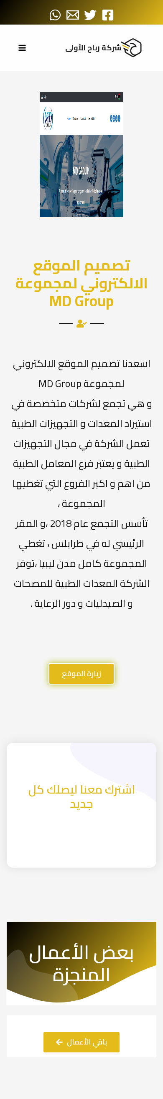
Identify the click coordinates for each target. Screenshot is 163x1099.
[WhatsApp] (55, 15)
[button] (81, 674)
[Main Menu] (22, 48)
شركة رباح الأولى (93, 48)
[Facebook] (108, 15)
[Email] (72, 15)
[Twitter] (90, 15)
